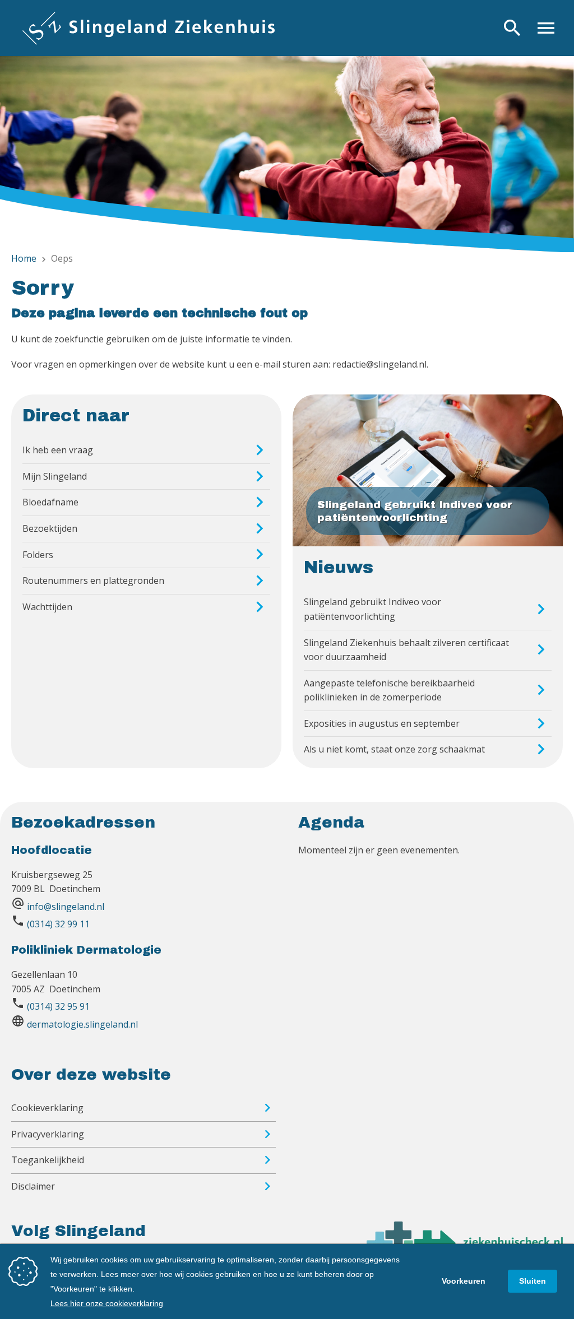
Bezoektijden (49, 528)
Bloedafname (50, 502)
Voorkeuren (463, 1280)
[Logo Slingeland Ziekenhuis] (148, 28)
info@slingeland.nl (65, 906)
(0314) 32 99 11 (58, 924)
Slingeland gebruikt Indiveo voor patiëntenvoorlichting (372, 609)
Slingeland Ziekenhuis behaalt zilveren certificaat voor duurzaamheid (406, 650)
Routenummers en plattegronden (93, 580)
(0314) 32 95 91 (58, 1006)
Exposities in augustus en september (382, 723)
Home (23, 258)
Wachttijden (47, 607)
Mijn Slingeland (54, 476)
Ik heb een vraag (57, 450)
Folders (37, 555)
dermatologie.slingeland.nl (82, 1024)
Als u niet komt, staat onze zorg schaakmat (394, 749)
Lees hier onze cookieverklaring (106, 1303)
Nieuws (338, 567)
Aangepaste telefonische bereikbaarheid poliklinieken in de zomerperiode (389, 690)
